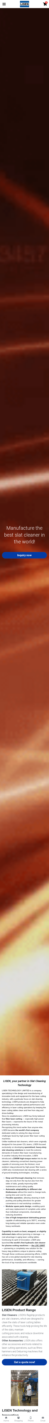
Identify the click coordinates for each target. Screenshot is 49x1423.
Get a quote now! (24, 1362)
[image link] (24, 4)
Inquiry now (24, 555)
